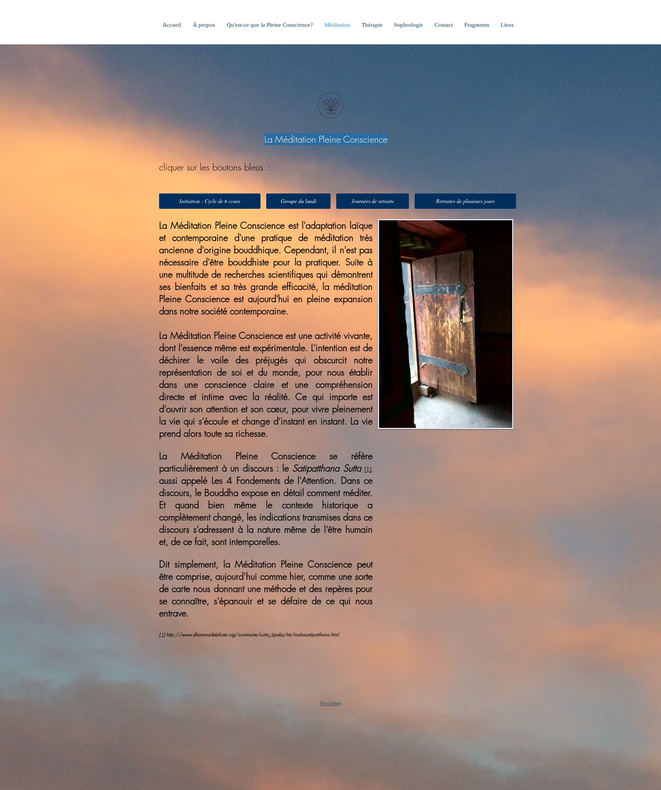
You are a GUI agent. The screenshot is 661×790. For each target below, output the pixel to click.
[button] (330, 704)
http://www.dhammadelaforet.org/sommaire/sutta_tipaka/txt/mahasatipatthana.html (252, 634)
